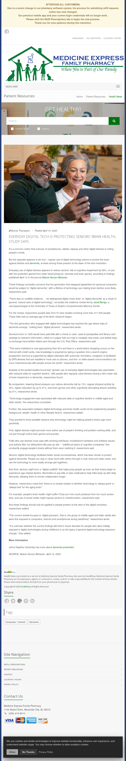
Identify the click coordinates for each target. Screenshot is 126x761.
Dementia (33, 621)
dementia (34, 263)
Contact (8, 674)
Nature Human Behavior (54, 277)
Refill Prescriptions (14, 664)
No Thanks (28, 752)
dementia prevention (63, 547)
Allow (12, 752)
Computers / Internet (15, 621)
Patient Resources (95, 96)
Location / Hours (112, 38)
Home (79, 96)
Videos (46, 128)
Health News (22, 128)
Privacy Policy (11, 684)
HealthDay (26, 586)
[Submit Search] (114, 121)
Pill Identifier (93, 38)
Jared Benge (100, 302)
